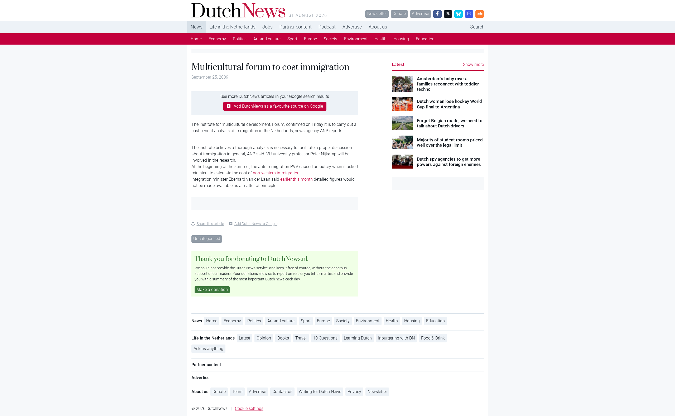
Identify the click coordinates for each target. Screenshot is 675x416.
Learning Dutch (358, 338)
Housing (401, 38)
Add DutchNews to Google (255, 224)
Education (425, 38)
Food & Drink (433, 338)
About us (378, 27)
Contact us (282, 391)
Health (380, 38)
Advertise (420, 13)
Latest (398, 64)
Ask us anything (208, 348)
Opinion (264, 338)
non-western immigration (276, 172)
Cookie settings (249, 408)
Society (330, 38)
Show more (473, 64)
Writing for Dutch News (320, 391)
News (196, 27)
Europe (310, 38)
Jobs (267, 27)
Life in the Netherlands (232, 27)
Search (477, 27)
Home (196, 38)
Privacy (354, 391)
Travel (301, 338)
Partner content (295, 27)
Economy (217, 38)
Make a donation (212, 289)
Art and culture (267, 38)
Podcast (327, 27)
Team (237, 391)
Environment (356, 38)
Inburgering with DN (396, 338)
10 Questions (325, 338)
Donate (399, 13)
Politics (240, 38)
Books (283, 338)
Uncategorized (206, 238)
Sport (292, 38)
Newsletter (377, 13)
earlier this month (297, 179)
